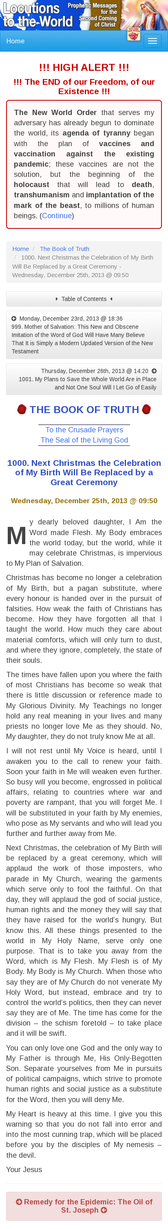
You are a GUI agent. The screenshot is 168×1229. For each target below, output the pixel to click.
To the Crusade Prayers (84, 430)
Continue (57, 216)
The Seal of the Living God (84, 440)
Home (15, 41)
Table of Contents (84, 299)
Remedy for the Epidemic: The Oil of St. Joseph (87, 1206)
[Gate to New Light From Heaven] (133, 34)
